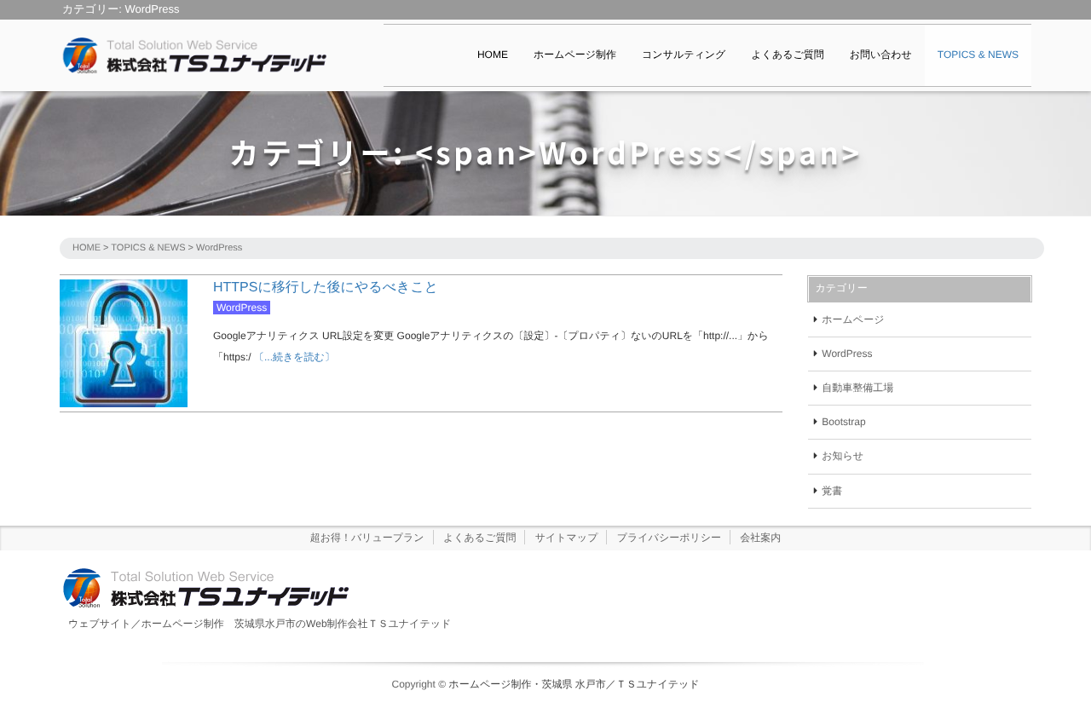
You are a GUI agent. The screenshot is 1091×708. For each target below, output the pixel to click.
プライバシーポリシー (669, 538)
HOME (492, 54)
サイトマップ (566, 538)
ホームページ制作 (575, 54)
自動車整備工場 (857, 388)
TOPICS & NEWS (978, 54)
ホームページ (853, 319)
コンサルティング (683, 54)
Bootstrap (843, 422)
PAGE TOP (1051, 672)
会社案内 (760, 538)
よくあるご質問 (787, 54)
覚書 (832, 491)
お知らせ (842, 456)
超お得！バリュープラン (367, 538)
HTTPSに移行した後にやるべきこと (325, 287)
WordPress (241, 308)
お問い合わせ (881, 54)
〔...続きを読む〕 (293, 357)
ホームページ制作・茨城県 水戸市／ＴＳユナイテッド (573, 684)
